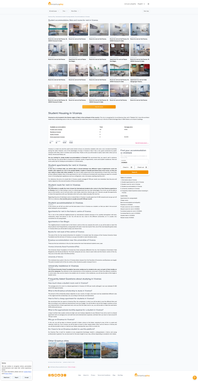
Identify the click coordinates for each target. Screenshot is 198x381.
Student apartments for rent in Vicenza (133, 182)
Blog (114, 375)
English (140, 4)
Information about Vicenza (129, 180)
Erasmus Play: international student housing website (61, 16)
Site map (120, 375)
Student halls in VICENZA (128, 215)
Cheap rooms (124, 200)
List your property (130, 4)
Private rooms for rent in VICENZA (130, 207)
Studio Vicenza (54, 134)
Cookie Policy (27, 372)
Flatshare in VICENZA (127, 204)
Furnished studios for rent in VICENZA (131, 211)
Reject (16, 377)
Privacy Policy (8, 373)
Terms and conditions (104, 375)
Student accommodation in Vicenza (132, 186)
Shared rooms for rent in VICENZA (130, 209)
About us (86, 375)
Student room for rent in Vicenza (131, 184)
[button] (58, 29)
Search (134, 172)
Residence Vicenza (55, 132)
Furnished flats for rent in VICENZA (130, 213)
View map (146, 11)
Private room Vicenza (56, 129)
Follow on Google (72, 367)
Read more (6, 377)
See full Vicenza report (141, 143)
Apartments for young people (129, 198)
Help (79, 375)
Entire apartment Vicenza (57, 137)
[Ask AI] (195, 378)
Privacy (93, 375)
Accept (27, 377)
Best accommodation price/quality (130, 202)
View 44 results (99, 107)
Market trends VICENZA (127, 217)
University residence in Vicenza (131, 188)
